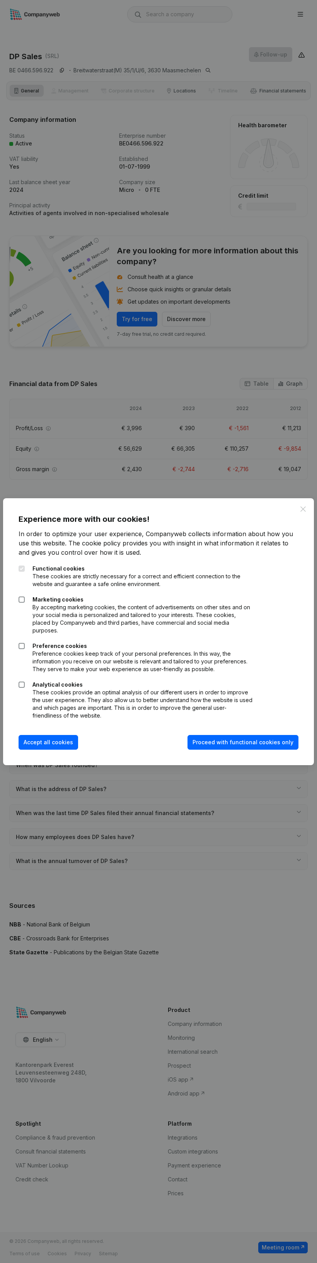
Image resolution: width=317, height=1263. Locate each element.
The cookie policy (94, 543)
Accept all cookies (48, 742)
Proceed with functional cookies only (243, 742)
